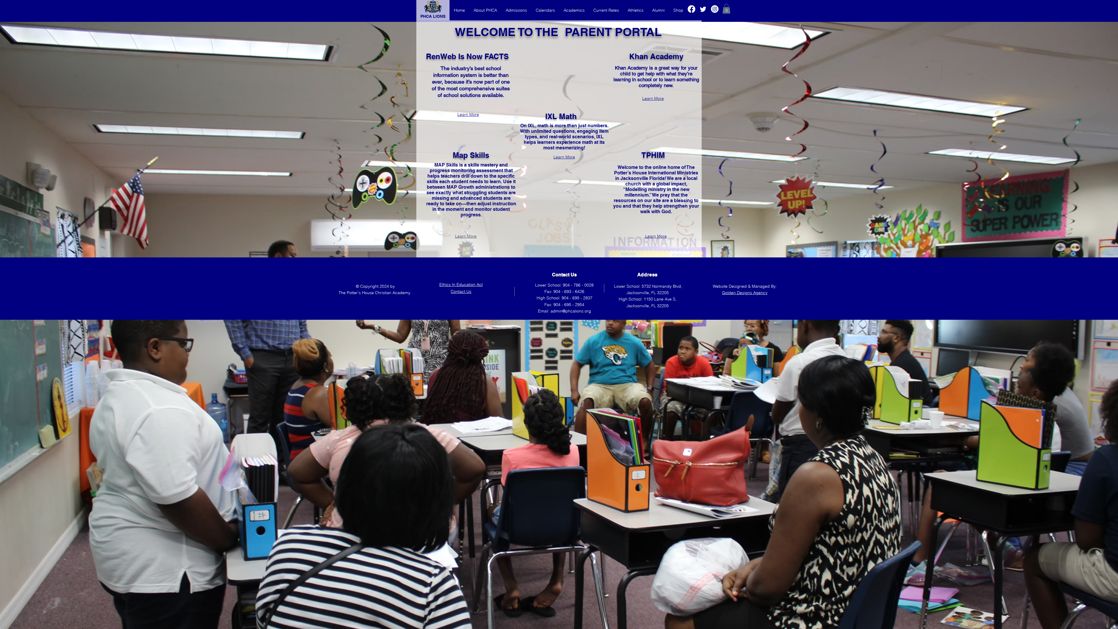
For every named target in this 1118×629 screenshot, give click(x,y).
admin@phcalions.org (571, 311)
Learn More (468, 114)
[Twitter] (703, 9)
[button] (726, 8)
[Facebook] (691, 9)
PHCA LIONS (432, 16)
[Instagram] (715, 9)
